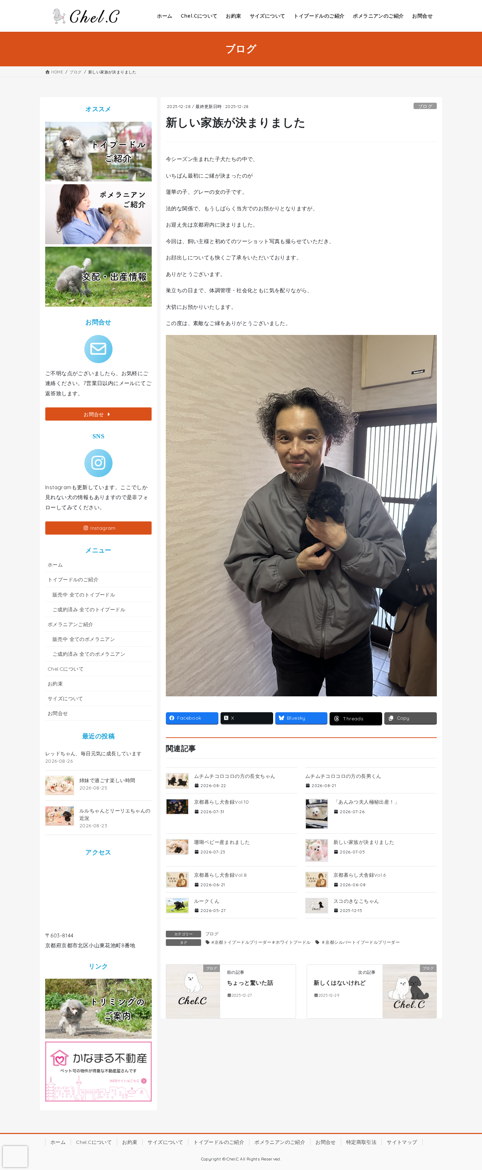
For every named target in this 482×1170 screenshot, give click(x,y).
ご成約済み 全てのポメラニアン (89, 654)
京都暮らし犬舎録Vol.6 (359, 875)
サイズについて (65, 698)
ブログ (425, 106)
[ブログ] (193, 991)
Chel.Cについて (66, 669)
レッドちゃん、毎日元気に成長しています (93, 753)
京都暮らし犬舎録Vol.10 (221, 802)
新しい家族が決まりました (363, 842)
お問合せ (58, 713)
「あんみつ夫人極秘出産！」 (366, 802)
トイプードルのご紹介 (73, 579)
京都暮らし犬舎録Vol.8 (220, 875)
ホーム (55, 565)
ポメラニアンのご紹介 (279, 1142)
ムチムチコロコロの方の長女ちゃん (234, 776)
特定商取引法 (361, 1142)
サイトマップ (402, 1142)
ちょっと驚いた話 (250, 982)
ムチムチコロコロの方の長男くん (343, 776)
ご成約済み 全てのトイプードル (89, 609)
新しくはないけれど (340, 982)
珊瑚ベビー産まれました (222, 842)
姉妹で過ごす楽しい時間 (107, 780)
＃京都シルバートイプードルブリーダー (360, 942)
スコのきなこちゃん (356, 901)
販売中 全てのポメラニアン (84, 639)
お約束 (55, 683)
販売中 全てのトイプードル (84, 595)
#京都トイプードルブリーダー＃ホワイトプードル (261, 942)
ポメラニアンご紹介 (71, 624)
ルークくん (206, 901)
